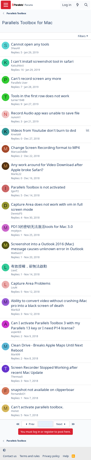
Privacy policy (51, 456)
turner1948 (17, 100)
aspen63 (16, 332)
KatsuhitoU (17, 65)
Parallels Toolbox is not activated (38, 187)
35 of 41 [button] (45, 424)
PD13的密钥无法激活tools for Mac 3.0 (42, 226)
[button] (4, 450)
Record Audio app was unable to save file (45, 113)
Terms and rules (30, 456)
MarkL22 (16, 174)
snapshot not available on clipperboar (42, 389)
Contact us (10, 456)
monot (15, 411)
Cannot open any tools (30, 44)
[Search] (86, 5)
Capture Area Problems (30, 283)
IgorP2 (15, 191)
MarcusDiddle (19, 152)
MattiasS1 (17, 253)
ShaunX (15, 48)
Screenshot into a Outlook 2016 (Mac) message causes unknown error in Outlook (47, 246)
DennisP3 (16, 213)
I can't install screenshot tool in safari (42, 61)
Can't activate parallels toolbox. (37, 407)
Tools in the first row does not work (40, 95)
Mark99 (15, 354)
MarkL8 (15, 310)
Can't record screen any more (36, 78)
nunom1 (16, 117)
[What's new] (77, 5)
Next (59, 424)
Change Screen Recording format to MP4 (45, 147)
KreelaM (16, 134)
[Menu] (6, 5)
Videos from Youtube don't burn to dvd (43, 130)
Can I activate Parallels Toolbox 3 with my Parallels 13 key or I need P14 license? (45, 325)
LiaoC (14, 270)
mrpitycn (16, 231)
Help (66, 456)
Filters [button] (81, 36)
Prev (31, 424)
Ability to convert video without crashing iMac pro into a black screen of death (49, 303)
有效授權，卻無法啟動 (29, 266)
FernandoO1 (18, 394)
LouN (14, 287)
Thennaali (17, 376)
